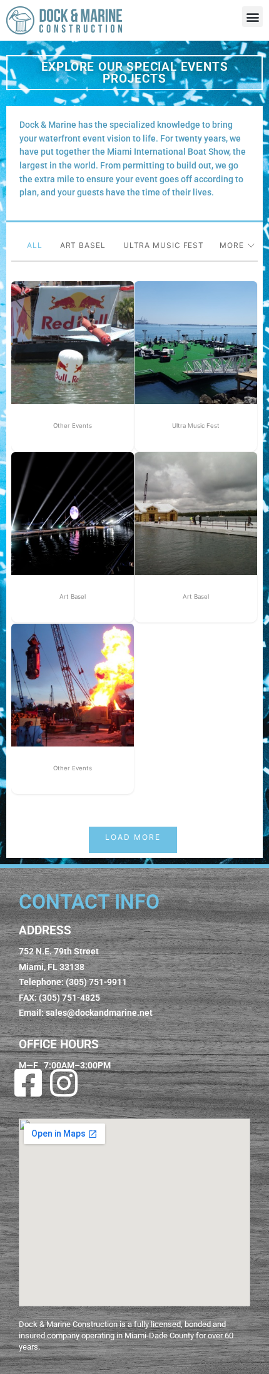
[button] (252, 16)
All (35, 247)
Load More (133, 837)
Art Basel (83, 247)
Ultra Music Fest (163, 247)
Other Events (72, 425)
